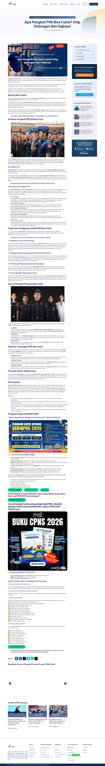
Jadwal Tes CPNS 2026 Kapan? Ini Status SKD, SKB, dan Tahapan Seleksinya (37, 721)
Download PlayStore (31, 490)
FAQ (79, 4)
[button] (10, 436)
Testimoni (72, 4)
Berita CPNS (53, 4)
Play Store (44, 457)
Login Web (45, 490)
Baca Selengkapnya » (13, 728)
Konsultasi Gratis (85, 75)
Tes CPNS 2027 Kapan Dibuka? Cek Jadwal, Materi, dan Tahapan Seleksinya (57, 721)
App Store (53, 457)
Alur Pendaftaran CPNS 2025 (38, 17)
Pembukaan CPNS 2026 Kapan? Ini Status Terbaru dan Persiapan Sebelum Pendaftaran (17, 722)
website (17, 459)
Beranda (45, 4)
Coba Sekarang (85, 94)
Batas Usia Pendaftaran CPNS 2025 (57, 17)
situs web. (53, 461)
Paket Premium (63, 4)
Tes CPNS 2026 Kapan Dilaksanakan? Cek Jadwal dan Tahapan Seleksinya (86, 131)
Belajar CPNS (71, 17)
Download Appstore (15, 490)
